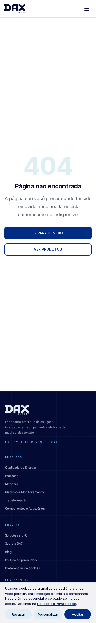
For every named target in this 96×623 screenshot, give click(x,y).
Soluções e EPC (16, 535)
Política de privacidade (21, 560)
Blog (8, 552)
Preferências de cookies (22, 568)
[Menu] (87, 9)
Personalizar (48, 614)
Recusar (18, 614)
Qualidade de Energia (20, 467)
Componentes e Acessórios (25, 508)
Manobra (11, 484)
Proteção (11, 476)
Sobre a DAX (14, 543)
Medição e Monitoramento (24, 492)
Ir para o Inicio (48, 233)
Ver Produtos (48, 249)
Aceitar (77, 614)
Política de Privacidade (56, 604)
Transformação (16, 500)
